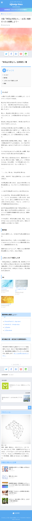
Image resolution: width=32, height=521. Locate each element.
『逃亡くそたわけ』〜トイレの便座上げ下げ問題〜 (21, 289)
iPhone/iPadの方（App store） (13, 321)
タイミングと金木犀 (6, 304)
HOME (17, 513)
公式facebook (8, 330)
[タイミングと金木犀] (7, 299)
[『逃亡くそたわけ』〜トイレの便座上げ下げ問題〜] (21, 283)
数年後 (5, 77)
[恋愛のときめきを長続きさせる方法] (7, 283)
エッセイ (6, 75)
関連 (5, 83)
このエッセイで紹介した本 (11, 80)
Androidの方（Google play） (12, 324)
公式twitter (7, 327)
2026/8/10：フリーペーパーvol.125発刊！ (16, 9)
